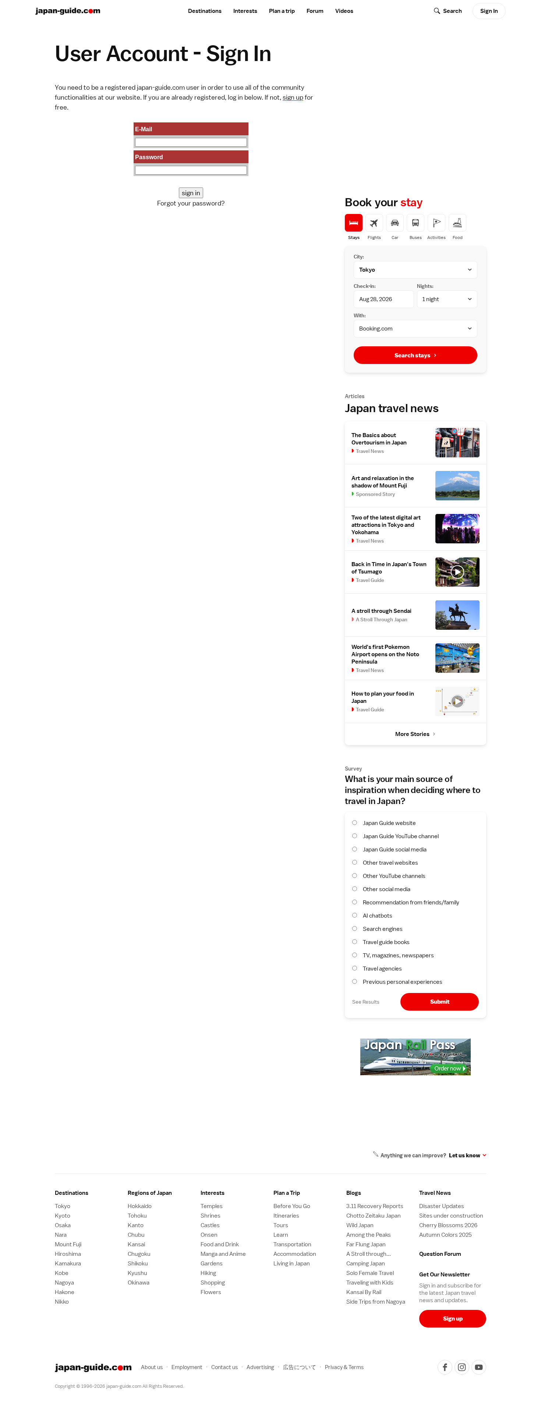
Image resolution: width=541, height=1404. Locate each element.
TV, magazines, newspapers (398, 955)
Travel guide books (386, 942)
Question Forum (440, 1254)
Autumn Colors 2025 (445, 1235)
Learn (280, 1235)
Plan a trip (282, 11)
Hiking (208, 1273)
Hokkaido (140, 1206)
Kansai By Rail (363, 1292)
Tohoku (137, 1216)
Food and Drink (220, 1244)
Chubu (136, 1235)
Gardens (212, 1264)
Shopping (213, 1283)
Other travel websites (390, 863)
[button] (161, 1193)
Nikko (62, 1302)
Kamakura (68, 1264)
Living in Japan (291, 1264)
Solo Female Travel (370, 1273)
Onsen (209, 1235)
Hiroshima (68, 1254)
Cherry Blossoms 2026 (448, 1225)
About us (152, 1367)
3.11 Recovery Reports (374, 1206)
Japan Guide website (389, 823)
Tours (280, 1225)
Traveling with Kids (369, 1283)
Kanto (136, 1225)
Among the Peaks (368, 1235)
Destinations (205, 11)
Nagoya (64, 1283)
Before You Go (291, 1206)
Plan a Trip (286, 1193)
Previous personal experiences (402, 982)
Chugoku (139, 1254)
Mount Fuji (68, 1244)
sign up (293, 97)
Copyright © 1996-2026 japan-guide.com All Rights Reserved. (119, 1386)
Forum (315, 11)
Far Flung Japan (366, 1244)
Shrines (210, 1216)
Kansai (136, 1244)
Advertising (260, 1367)
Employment (187, 1367)
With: (360, 315)
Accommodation (294, 1254)
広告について (299, 1367)
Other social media (386, 889)
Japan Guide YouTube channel (401, 836)
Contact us (224, 1367)
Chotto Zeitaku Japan (373, 1216)
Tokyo (62, 1206)
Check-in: (365, 286)
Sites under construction (451, 1216)
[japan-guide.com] (67, 11)
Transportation (292, 1244)
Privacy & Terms (344, 1367)
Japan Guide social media (395, 849)
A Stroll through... (368, 1254)
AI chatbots (377, 915)
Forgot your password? (191, 203)
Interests (245, 11)
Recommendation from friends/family (411, 902)
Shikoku (138, 1264)
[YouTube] (478, 1367)
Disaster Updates (441, 1206)
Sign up (453, 1318)
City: (359, 256)
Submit (439, 1001)
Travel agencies (382, 968)
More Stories (412, 734)
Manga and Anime (223, 1254)
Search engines (383, 929)
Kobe (61, 1273)
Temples (212, 1206)
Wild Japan (360, 1225)
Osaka (63, 1225)
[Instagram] (462, 1367)
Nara (61, 1235)
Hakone (64, 1292)
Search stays (413, 355)
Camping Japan (365, 1264)
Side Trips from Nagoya (375, 1302)
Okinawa (138, 1283)
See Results (365, 1001)
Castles (210, 1225)
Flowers (211, 1292)
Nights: (425, 286)
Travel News (435, 1193)
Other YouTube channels (394, 876)
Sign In (489, 11)
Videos (344, 11)
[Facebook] (445, 1367)
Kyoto (62, 1216)
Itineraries (286, 1216)
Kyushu (137, 1273)
